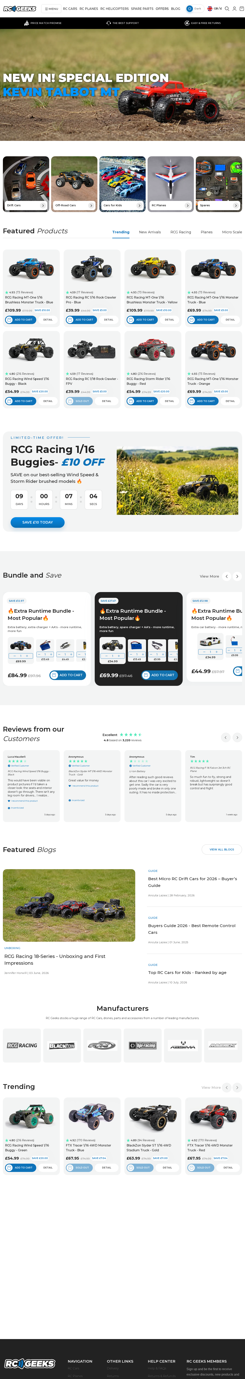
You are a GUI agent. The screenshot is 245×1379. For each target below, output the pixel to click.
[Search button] (227, 10)
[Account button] (234, 10)
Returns (113, 1376)
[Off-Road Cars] (74, 184)
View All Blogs (222, 849)
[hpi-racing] (143, 1046)
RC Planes (75, 1376)
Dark (197, 8)
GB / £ (217, 8)
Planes (207, 232)
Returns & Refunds (162, 1376)
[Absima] (183, 1046)
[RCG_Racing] (22, 1046)
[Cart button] (242, 10)
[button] (220, 129)
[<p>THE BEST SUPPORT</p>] (43, 23)
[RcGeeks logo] (30, 1364)
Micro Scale (232, 232)
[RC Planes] (171, 184)
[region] (122, 786)
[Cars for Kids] (122, 184)
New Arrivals (150, 232)
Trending (120, 232)
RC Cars (73, 1368)
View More (209, 576)
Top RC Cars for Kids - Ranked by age (187, 972)
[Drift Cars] (26, 184)
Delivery (113, 1368)
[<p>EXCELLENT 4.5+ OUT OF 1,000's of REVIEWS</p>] (202, 23)
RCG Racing (181, 232)
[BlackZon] (62, 1046)
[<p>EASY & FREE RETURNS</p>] (123, 23)
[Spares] (219, 184)
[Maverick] (223, 1046)
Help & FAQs (157, 1368)
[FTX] (102, 1046)
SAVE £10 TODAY (37, 522)
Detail (47, 319)
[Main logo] (20, 9)
